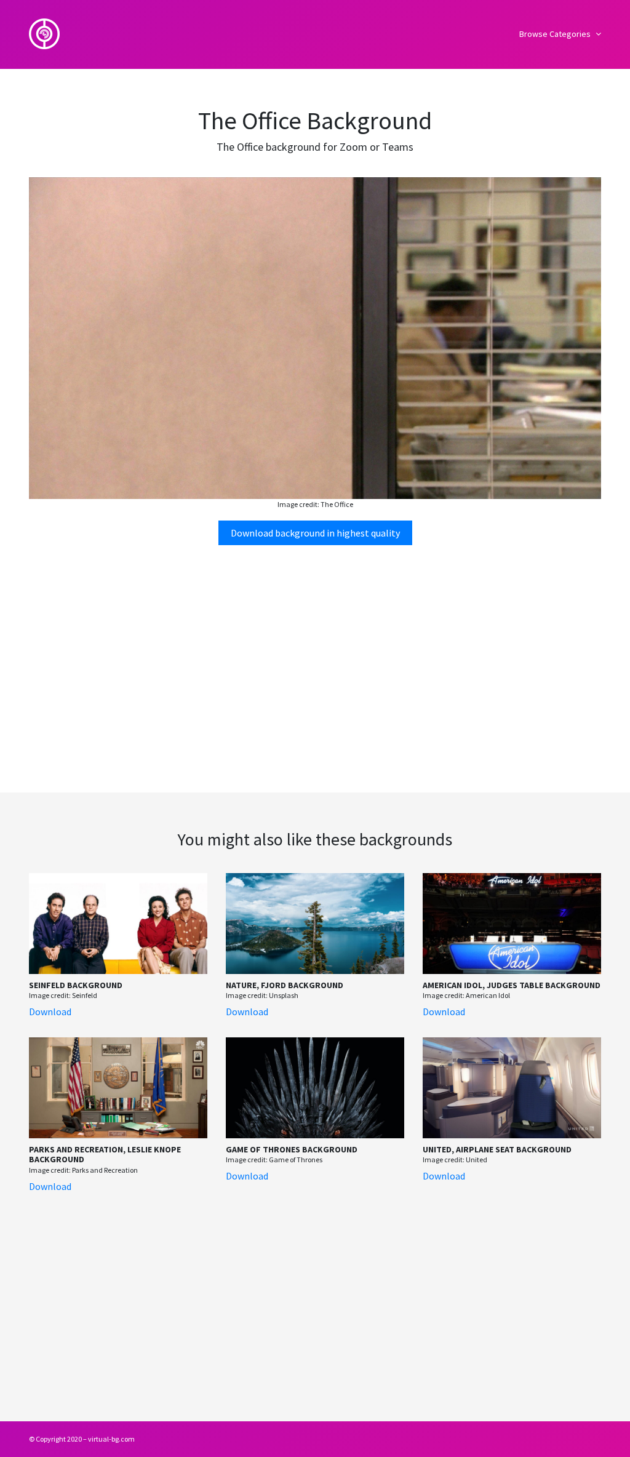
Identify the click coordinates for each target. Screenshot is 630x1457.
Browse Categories (555, 33)
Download (50, 1011)
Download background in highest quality (315, 533)
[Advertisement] (315, 651)
